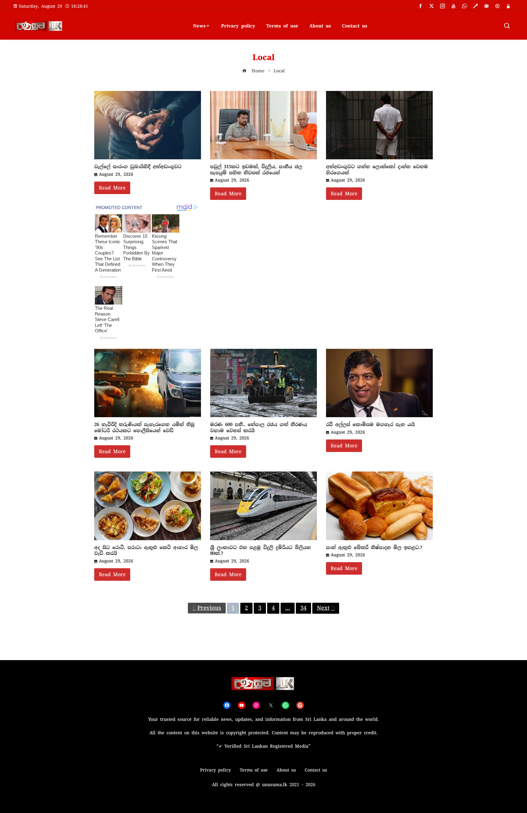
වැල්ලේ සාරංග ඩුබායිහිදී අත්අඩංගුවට (137, 167)
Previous (209, 608)
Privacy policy (238, 26)
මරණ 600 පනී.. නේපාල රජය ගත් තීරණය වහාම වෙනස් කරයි (258, 427)
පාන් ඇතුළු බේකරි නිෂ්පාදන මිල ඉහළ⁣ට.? (374, 547)
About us (320, 26)
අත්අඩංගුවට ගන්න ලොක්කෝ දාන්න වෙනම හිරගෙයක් (377, 170)
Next (323, 608)
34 (303, 608)
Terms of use (282, 26)
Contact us (354, 26)
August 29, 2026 (116, 174)
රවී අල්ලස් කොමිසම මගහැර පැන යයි (370, 424)
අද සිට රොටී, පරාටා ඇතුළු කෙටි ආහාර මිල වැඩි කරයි (146, 550)
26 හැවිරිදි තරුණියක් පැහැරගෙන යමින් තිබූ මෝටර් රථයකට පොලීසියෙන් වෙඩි (144, 427)
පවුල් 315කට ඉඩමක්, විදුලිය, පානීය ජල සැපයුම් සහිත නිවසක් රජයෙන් (256, 170)
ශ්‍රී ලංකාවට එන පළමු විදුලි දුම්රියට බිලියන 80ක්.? (260, 550)
